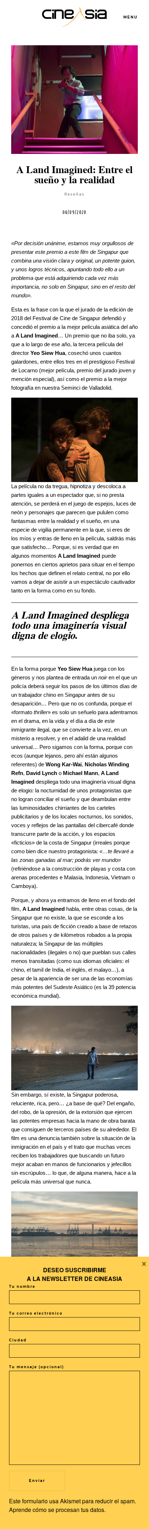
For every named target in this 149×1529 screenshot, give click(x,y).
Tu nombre (22, 1286)
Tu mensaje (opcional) (36, 1367)
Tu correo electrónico (36, 1313)
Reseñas (74, 194)
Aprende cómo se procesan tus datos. (57, 1509)
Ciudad (18, 1340)
